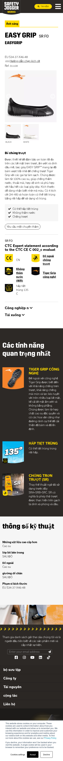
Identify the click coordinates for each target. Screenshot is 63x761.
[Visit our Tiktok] (48, 657)
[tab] (31, 308)
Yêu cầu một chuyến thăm (23, 226)
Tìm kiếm (44, 6)
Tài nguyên (12, 687)
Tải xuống (13, 315)
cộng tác (10, 695)
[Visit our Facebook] (16, 657)
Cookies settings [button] (17, 754)
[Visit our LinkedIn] (40, 657)
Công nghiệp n (17, 308)
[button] (9, 96)
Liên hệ (9, 704)
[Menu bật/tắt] (58, 6)
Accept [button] (33, 754)
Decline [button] (46, 754)
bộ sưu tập (12, 670)
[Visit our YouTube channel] (32, 657)
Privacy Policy (50, 737)
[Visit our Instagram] (24, 657)
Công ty (9, 678)
